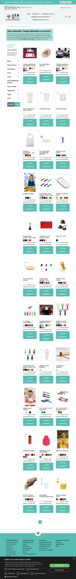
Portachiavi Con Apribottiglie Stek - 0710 (29, 367)
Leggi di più (32, 566)
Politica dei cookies (44, 546)
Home (29, 14)
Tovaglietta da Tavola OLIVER (44, 237)
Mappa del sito (60, 544)
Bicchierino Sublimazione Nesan (46, 496)
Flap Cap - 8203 (61, 236)
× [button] (74, 558)
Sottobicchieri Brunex (44, 65)
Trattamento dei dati (45, 544)
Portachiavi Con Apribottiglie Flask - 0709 (46, 195)
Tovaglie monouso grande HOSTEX (45, 322)
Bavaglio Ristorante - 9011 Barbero (29, 152)
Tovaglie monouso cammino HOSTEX (62, 65)
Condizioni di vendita (45, 542)
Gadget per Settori (47, 14)
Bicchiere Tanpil (61, 109)
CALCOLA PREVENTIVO (30, 80)
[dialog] (38, 568)
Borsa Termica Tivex (61, 496)
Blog (57, 546)
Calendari (25, 546)
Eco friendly (26, 550)
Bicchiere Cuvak (44, 109)
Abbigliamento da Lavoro (40, 19)
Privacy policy (43, 548)
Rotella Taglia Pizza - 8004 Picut (29, 496)
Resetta (10, 104)
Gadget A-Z (35, 14)
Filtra (17, 104)
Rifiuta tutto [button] (59, 570)
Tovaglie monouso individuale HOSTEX (29, 65)
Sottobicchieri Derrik (28, 279)
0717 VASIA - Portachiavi (27, 322)
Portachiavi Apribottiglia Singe (29, 237)
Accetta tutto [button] (59, 565)
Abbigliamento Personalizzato (40, 17)
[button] (26, 577)
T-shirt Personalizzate (29, 554)
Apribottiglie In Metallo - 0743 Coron (61, 322)
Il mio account (66, 7)
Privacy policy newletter (46, 550)
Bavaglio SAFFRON (62, 451)
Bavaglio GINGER (28, 194)
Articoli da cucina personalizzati (12, 54)
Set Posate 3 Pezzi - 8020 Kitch (46, 409)
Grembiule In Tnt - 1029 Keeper (45, 451)
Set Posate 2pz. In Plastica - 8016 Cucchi (62, 409)
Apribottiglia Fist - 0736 (62, 194)
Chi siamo (58, 542)
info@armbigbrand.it (25, 7)
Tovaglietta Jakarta (60, 366)
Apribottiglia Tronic (60, 279)
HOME (8, 26)
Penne (24, 552)
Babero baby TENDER (27, 409)
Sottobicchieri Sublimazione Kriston (44, 152)
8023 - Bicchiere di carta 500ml (29, 109)
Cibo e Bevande (26, 26)
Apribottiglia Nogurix (44, 366)
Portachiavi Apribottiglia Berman (44, 280)
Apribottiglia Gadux (60, 152)
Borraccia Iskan (28, 451)
